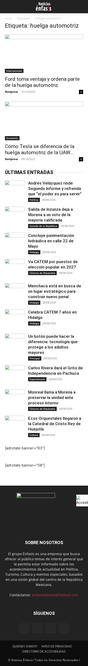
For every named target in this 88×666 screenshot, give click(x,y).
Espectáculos (37, 379)
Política (34, 199)
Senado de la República (43, 226)
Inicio (8, 18)
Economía (12, 138)
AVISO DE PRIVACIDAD (56, 646)
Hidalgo (34, 252)
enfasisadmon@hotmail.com (55, 595)
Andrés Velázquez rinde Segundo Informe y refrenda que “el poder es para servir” (55, 188)
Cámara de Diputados (42, 273)
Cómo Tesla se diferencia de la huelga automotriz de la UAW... (39, 149)
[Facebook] (24, 628)
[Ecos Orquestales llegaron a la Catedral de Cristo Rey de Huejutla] (14, 425)
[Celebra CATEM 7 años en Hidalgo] (14, 319)
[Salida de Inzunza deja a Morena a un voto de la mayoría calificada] (14, 216)
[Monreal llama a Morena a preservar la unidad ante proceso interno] (14, 399)
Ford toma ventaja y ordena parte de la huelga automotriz (42, 82)
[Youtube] (64, 628)
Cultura (34, 435)
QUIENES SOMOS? (24, 646)
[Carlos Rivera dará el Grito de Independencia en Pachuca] (14, 375)
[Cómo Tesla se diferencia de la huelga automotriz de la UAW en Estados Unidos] (44, 121)
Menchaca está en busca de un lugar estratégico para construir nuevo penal (54, 291)
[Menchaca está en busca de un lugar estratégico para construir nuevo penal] (14, 293)
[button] (8, 6)
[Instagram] (37, 628)
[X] (50, 628)
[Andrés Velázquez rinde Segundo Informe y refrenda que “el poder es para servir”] (14, 190)
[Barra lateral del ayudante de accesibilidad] (82, 500)
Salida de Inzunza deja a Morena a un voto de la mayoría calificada (50, 214)
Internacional (14, 70)
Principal (35, 358)
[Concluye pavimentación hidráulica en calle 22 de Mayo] (14, 242)
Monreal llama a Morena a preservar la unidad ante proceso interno (52, 397)
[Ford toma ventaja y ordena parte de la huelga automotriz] (44, 53)
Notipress (11, 91)
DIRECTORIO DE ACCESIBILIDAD (44, 651)
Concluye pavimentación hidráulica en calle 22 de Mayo (51, 241)
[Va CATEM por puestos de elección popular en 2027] (14, 269)
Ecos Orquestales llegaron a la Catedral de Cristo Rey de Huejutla (54, 424)
